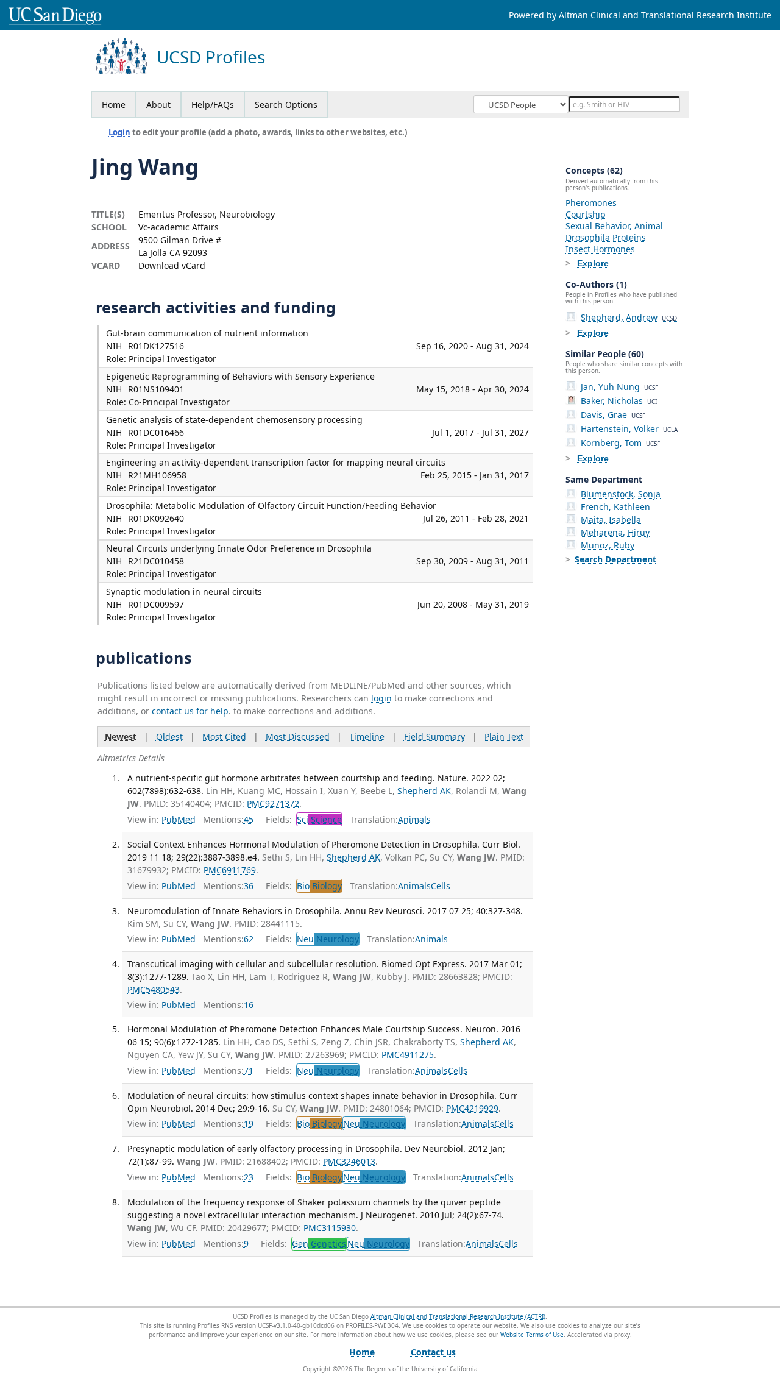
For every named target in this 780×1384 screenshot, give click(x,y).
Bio (319, 886)
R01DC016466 (156, 432)
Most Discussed (298, 736)
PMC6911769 (230, 870)
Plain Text (503, 736)
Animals (414, 819)
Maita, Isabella (611, 519)
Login (119, 132)
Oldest (169, 736)
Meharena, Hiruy (615, 532)
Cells (440, 886)
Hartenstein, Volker (629, 429)
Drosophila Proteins (606, 237)
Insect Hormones (600, 249)
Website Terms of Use (532, 1334)
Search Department (615, 559)
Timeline (367, 736)
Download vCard (171, 265)
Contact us (433, 1352)
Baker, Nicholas (619, 400)
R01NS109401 (156, 389)
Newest (120, 736)
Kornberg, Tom (620, 443)
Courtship (586, 214)
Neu (328, 939)
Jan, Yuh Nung (619, 386)
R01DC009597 (156, 604)
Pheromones (591, 202)
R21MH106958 (157, 475)
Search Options (286, 104)
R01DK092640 (156, 518)
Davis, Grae (613, 415)
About (158, 104)
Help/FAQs (212, 104)
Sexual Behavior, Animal (614, 226)
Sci (319, 819)
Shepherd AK (424, 791)
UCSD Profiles (211, 57)
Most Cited (224, 736)
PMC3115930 (329, 1227)
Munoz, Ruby (607, 545)
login (381, 698)
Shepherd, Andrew (629, 317)
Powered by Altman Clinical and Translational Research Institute (640, 15)
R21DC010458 (156, 561)
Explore (593, 263)
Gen (319, 1243)
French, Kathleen (615, 507)
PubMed (178, 819)
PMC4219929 (472, 1108)
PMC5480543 (153, 989)
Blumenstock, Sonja (621, 494)
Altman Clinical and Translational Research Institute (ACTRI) (457, 1316)
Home (114, 104)
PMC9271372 (273, 803)
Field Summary (434, 736)
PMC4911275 (407, 1054)
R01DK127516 (156, 346)
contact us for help (190, 711)
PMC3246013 (349, 1161)
